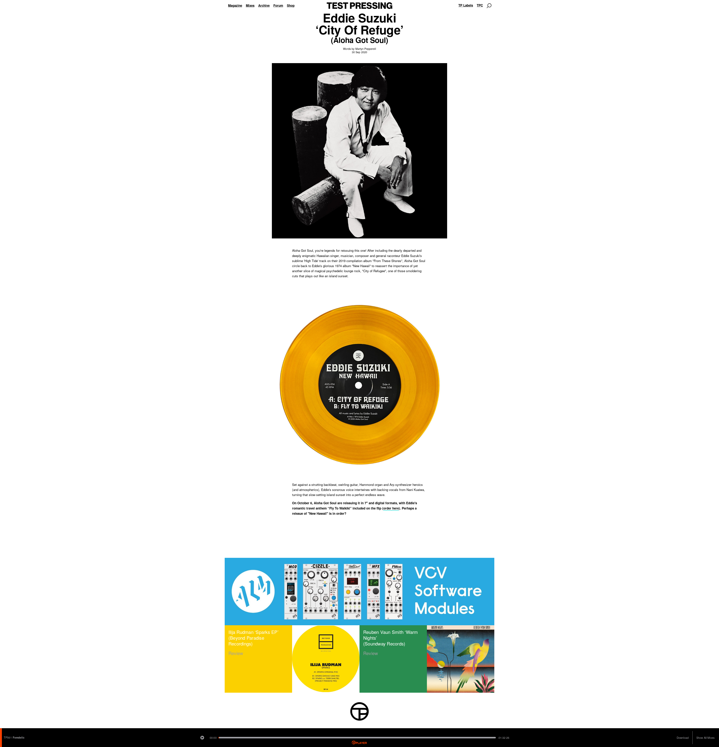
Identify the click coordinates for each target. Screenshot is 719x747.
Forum (278, 5)
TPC (480, 5)
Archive (264, 5)
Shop (291, 5)
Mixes (250, 5)
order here (391, 508)
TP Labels (465, 5)
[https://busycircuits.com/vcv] (359, 591)
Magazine (235, 5)
